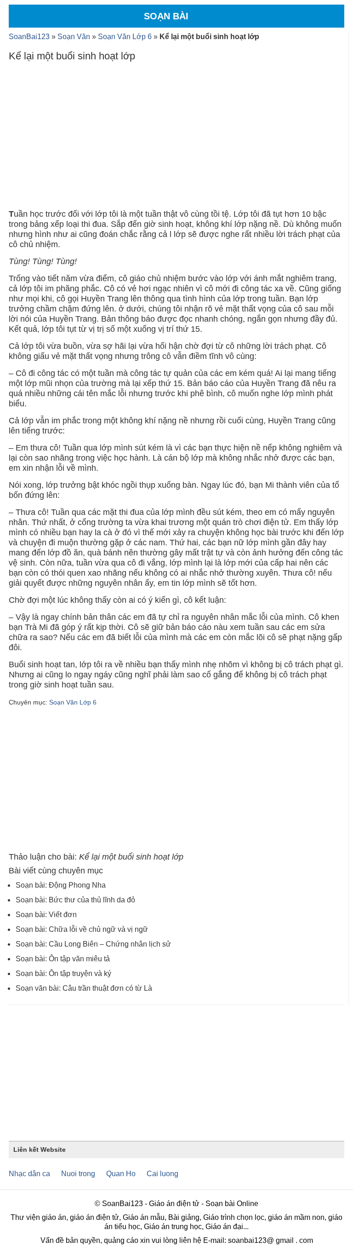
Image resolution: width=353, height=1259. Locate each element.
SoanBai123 (29, 36)
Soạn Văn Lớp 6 (125, 36)
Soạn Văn (73, 36)
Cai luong (162, 1174)
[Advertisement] (176, 137)
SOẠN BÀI (166, 16)
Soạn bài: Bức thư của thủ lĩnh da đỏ (75, 900)
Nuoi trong (78, 1174)
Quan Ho (121, 1174)
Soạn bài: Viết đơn (46, 914)
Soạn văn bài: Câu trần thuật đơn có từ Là (84, 988)
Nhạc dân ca (29, 1174)
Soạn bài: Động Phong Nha (61, 885)
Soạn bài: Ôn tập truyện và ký (63, 973)
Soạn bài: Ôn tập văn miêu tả (63, 959)
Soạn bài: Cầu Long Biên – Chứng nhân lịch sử (93, 944)
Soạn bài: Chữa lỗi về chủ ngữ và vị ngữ (82, 929)
